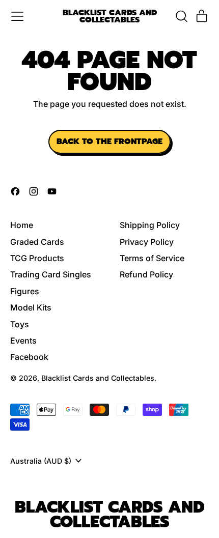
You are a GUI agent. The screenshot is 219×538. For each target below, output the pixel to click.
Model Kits (30, 307)
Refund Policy (146, 274)
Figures (24, 291)
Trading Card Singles (50, 274)
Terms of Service (152, 258)
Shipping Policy (150, 225)
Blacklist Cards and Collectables (110, 16)
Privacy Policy (147, 242)
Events (23, 340)
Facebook (29, 357)
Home (21, 225)
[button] (181, 16)
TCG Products (37, 258)
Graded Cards (37, 242)
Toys (19, 324)
